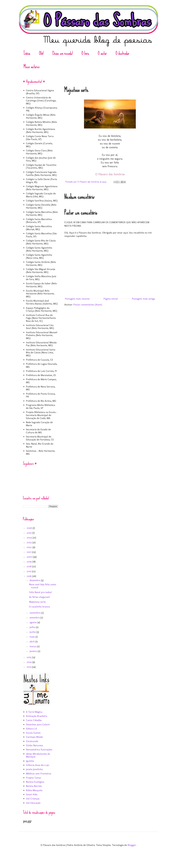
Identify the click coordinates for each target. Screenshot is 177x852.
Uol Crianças (33, 798)
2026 (30, 527)
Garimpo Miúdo (34, 736)
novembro (35, 612)
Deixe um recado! (62, 53)
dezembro (35, 580)
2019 (29, 561)
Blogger (132, 845)
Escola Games (33, 732)
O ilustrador (122, 53)
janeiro (34, 651)
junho (33, 631)
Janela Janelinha (34, 769)
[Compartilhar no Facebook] (122, 182)
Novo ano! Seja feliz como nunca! (42, 586)
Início (26, 53)
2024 (30, 537)
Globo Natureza (34, 745)
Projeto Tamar (33, 777)
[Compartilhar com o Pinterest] (124, 182)
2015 (29, 657)
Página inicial (111, 298)
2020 (30, 556)
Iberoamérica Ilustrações (39, 749)
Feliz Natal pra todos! (40, 592)
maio (32, 636)
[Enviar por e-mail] (115, 182)
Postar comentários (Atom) (87, 304)
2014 (29, 662)
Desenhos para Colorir (38, 724)
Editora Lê (31, 728)
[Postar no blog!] (117, 182)
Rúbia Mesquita (34, 790)
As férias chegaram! (39, 597)
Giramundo (32, 741)
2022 (29, 547)
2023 (29, 542)
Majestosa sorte (37, 601)
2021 (29, 551)
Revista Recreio (34, 786)
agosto (33, 622)
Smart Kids (31, 794)
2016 (29, 576)
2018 (29, 566)
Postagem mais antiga (143, 298)
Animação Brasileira (36, 716)
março (33, 646)
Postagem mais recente (77, 298)
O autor (102, 53)
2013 (29, 666)
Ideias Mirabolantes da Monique (38, 755)
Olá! (41, 53)
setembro (35, 617)
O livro (85, 53)
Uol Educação (33, 802)
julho (33, 627)
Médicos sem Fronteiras (38, 773)
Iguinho (30, 760)
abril (32, 641)
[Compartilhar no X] (119, 182)
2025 (29, 532)
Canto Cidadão (34, 720)
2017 (29, 571)
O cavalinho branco (39, 606)
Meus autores (32, 66)
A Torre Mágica (34, 711)
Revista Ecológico (35, 781)
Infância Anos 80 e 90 (37, 765)
